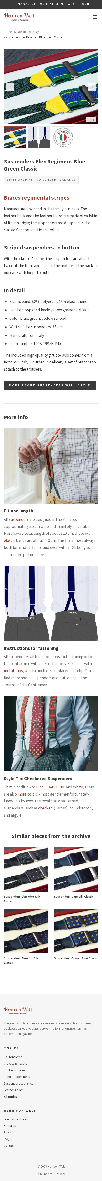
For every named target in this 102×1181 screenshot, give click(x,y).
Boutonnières (13, 1057)
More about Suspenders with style (49, 385)
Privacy (60, 1174)
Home (8, 32)
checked (45, 808)
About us (10, 1126)
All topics (10, 1096)
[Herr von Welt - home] (19, 17)
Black (41, 787)
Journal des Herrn (16, 1119)
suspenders (19, 519)
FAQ (6, 1139)
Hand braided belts (17, 1077)
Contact (9, 1145)
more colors (28, 794)
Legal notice (44, 1174)
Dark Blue (55, 787)
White (78, 787)
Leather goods (13, 1090)
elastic (9, 540)
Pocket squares (14, 1070)
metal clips (13, 670)
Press (7, 1132)
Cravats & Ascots (15, 1063)
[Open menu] (95, 17)
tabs (41, 656)
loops (55, 656)
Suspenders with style (27, 32)
